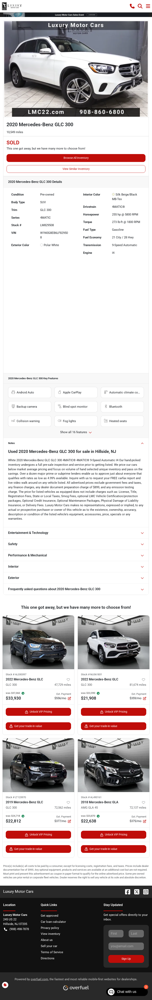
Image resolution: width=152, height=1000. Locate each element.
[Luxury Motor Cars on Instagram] (144, 891)
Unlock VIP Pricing (41, 711)
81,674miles (138, 685)
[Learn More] (76, 14)
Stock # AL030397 (16, 674)
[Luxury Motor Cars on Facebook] (126, 891)
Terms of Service (52, 952)
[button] (132, 6)
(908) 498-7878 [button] (19, 929)
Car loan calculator (53, 922)
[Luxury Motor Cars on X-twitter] (135, 891)
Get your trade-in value (28, 726)
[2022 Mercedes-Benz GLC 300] (38, 642)
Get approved (49, 915)
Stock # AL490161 (91, 797)
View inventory (50, 934)
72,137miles (138, 807)
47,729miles (62, 685)
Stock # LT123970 (16, 797)
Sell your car (49, 946)
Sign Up (126, 958)
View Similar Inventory (76, 168)
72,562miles (62, 807)
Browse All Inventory (76, 157)
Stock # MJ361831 (91, 674)
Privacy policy (50, 928)
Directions (47, 958)
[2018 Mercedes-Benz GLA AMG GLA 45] (113, 765)
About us (47, 940)
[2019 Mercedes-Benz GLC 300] (38, 765)
